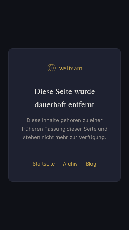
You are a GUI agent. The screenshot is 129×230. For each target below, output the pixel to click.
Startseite (44, 164)
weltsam (71, 67)
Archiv (70, 164)
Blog (91, 164)
